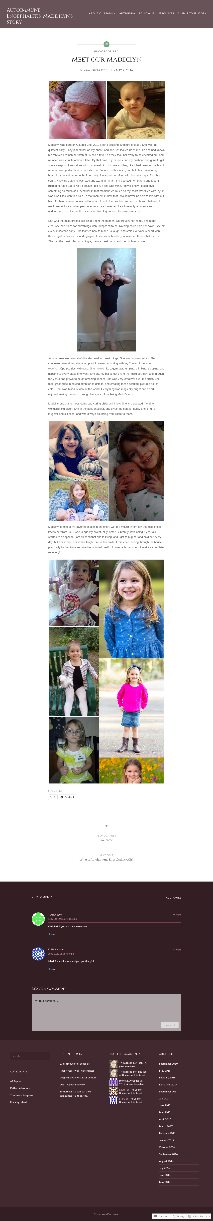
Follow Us (146, 13)
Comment (170, 1025)
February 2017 (167, 1133)
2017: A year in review (72, 1084)
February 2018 (167, 1077)
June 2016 (165, 1174)
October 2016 (167, 1147)
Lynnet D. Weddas (129, 1080)
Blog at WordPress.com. (106, 1214)
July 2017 (164, 1098)
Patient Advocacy (20, 1088)
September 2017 (168, 1091)
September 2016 (168, 1154)
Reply (178, 914)
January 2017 (166, 1140)
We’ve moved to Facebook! (75, 1063)
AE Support (16, 1081)
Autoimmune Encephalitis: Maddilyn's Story (40, 16)
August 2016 (166, 1161)
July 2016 (164, 1167)
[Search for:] (30, 1055)
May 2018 (165, 1070)
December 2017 (168, 1084)
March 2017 (166, 1126)
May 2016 (165, 1181)
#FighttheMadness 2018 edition (78, 1077)
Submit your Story (192, 13)
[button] (77, 110)
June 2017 (165, 1105)
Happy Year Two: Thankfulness (77, 1070)
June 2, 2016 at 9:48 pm (61, 953)
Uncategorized (106, 51)
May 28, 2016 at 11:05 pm (62, 918)
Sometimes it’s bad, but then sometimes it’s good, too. (75, 1093)
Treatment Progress (21, 1095)
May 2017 (165, 1112)
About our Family (102, 13)
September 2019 (168, 1063)
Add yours (173, 897)
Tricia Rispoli (101, 70)
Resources (166, 13)
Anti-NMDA (127, 13)
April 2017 (165, 1119)
